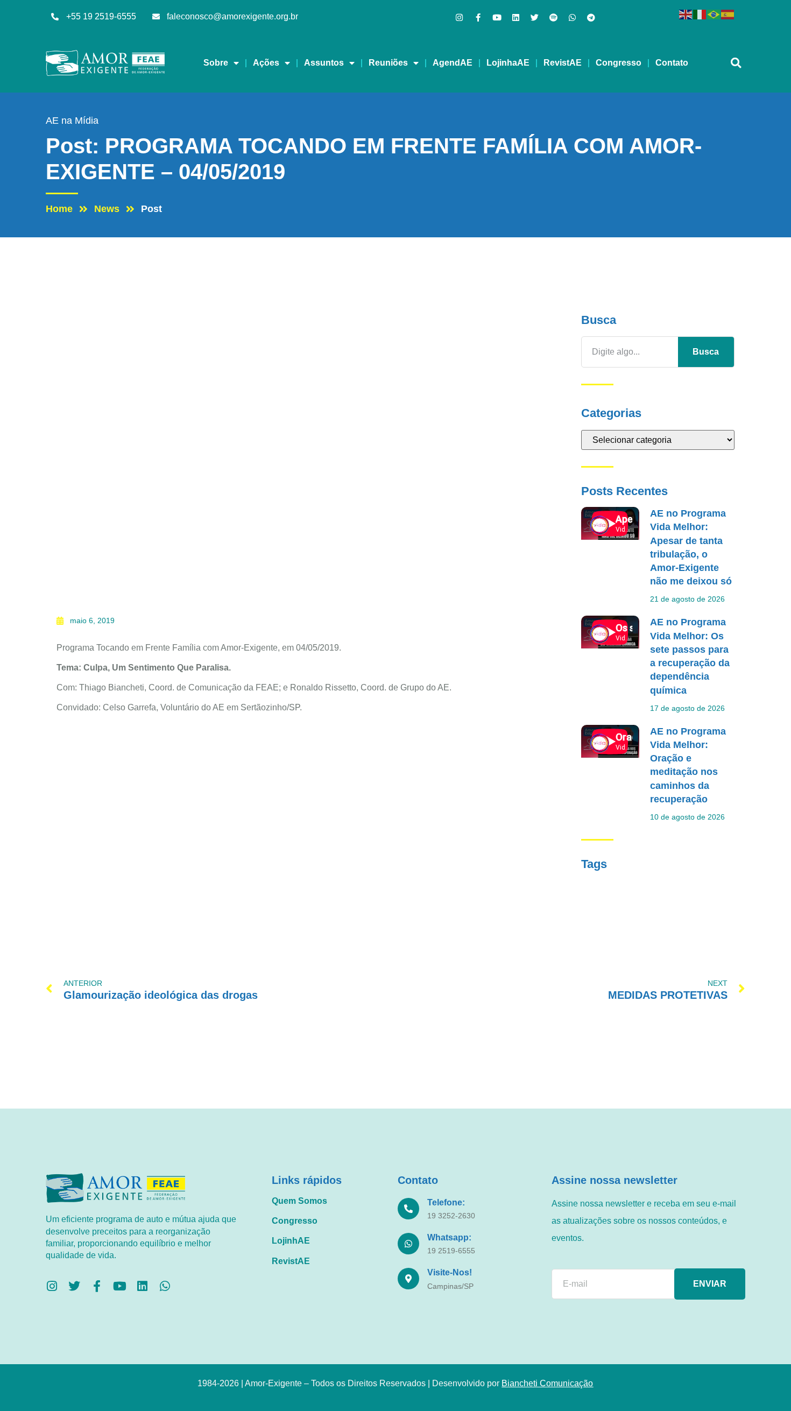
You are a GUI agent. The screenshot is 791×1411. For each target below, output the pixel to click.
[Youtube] (497, 17)
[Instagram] (459, 17)
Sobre (215, 62)
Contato (671, 62)
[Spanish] (728, 13)
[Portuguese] (714, 13)
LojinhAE (291, 1240)
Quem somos (299, 1200)
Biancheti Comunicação (547, 1383)
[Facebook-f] (478, 17)
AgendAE (452, 62)
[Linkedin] (516, 17)
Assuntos (324, 62)
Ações (266, 62)
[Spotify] (553, 17)
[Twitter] (535, 17)
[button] (735, 63)
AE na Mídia (72, 120)
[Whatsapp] (572, 17)
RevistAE (562, 62)
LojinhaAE (507, 62)
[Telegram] (591, 17)
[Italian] (700, 13)
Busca (706, 351)
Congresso (618, 62)
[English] (686, 13)
